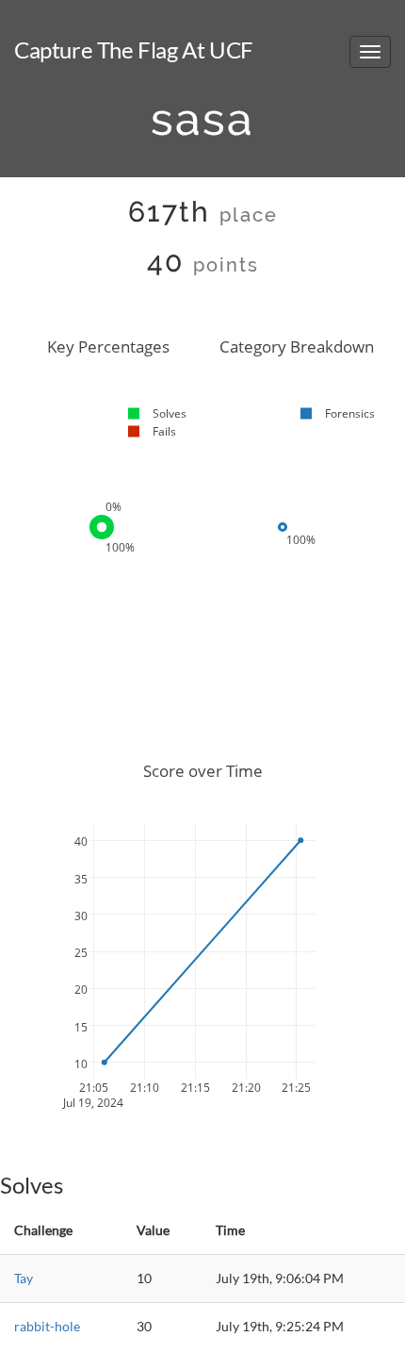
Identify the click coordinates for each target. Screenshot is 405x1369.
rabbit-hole (47, 1326)
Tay (23, 1278)
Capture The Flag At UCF (133, 49)
